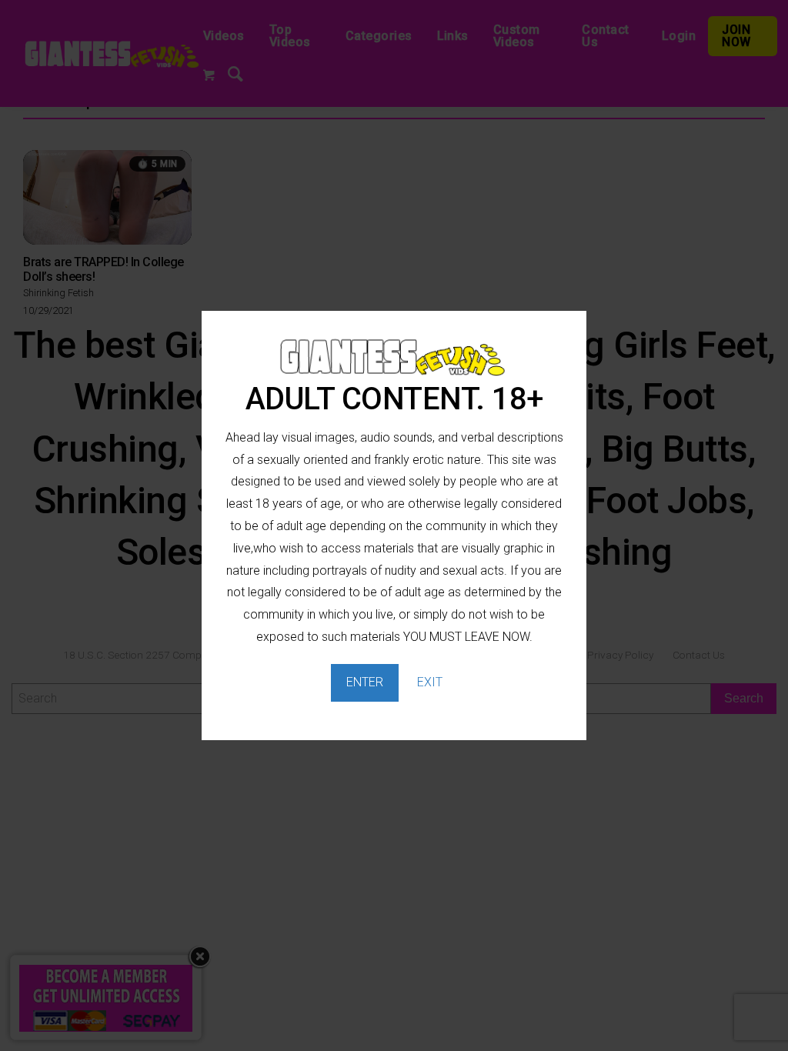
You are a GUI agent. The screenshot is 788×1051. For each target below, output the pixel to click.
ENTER (364, 682)
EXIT (429, 682)
